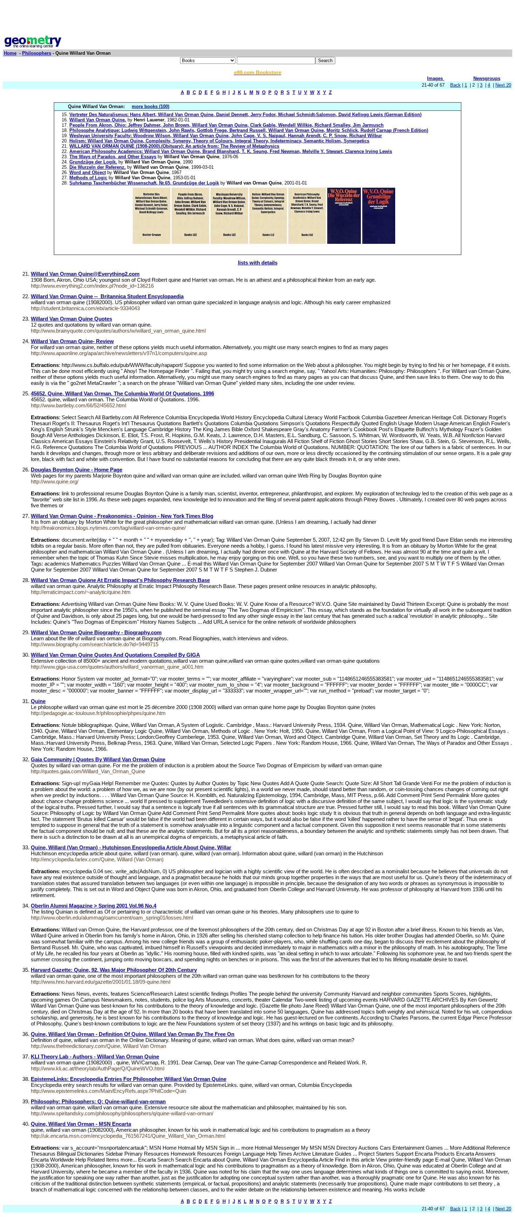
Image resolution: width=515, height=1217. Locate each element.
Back (455, 85)
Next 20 (503, 85)
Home (10, 53)
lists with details (257, 263)
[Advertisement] (257, 18)
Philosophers (36, 53)
